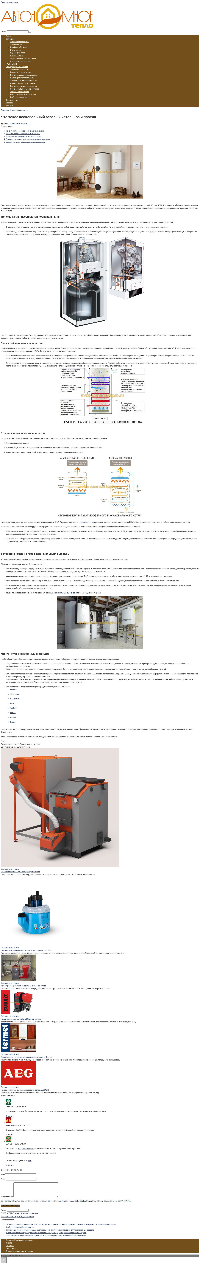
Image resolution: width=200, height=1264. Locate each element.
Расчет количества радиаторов (23, 75)
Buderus (13, 689)
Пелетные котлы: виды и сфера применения (20, 872)
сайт (29, 1161)
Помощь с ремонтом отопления (19, 1251)
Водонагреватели (17, 53)
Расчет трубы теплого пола (22, 78)
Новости (9, 103)
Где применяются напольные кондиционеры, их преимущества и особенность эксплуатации (46, 1235)
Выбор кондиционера (19, 97)
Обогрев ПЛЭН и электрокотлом (24, 89)
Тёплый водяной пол (19, 69)
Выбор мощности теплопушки (23, 94)
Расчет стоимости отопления (22, 83)
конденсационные (26, 1149)
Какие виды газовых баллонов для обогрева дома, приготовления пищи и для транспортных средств (50, 1230)
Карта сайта (11, 1248)
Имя (3, 1174)
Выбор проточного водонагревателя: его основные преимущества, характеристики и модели (46, 1233)
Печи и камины (16, 55)
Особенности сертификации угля (20, 1227)
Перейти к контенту (9, 2)
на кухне (79, 522)
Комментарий (7, 1196)
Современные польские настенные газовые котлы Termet (26, 1057)
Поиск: (4, 31)
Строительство (12, 100)
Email (3, 1179)
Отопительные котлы (19, 42)
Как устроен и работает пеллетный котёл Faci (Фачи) (23, 986)
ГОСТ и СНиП (11, 64)
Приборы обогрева (18, 47)
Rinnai (12, 722)
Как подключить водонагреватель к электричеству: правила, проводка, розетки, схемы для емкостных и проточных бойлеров (61, 1224)
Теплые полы (16, 44)
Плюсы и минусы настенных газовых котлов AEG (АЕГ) (25, 1090)
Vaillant (13, 708)
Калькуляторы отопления (17, 67)
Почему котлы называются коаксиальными (25, 131)
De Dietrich (14, 699)
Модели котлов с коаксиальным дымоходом (25, 142)
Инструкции (15, 50)
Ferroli (12, 713)
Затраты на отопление (19, 92)
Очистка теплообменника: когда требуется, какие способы (26, 950)
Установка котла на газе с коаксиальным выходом (28, 139)
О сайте (9, 1243)
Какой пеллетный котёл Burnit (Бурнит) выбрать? (22, 1019)
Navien (13, 717)
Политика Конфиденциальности (19, 1240)
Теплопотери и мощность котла (23, 80)
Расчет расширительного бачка (23, 86)
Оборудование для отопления (23, 58)
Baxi (12, 703)
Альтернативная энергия (20, 61)
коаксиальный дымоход (64, 593)
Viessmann (14, 694)
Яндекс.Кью (11, 105)
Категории (10, 39)
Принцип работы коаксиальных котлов (23, 134)
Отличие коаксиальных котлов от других (23, 136)
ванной (87, 522)
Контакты (10, 1246)
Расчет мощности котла (20, 72)
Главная (9, 36)
